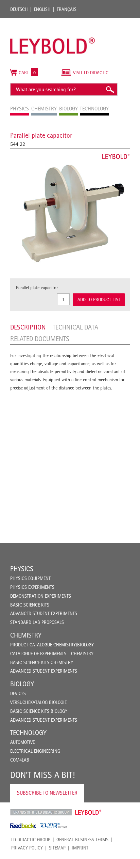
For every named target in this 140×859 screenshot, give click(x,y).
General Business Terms (82, 839)
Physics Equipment (30, 578)
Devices (18, 693)
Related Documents (39, 339)
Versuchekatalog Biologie (38, 702)
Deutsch (19, 9)
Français (66, 9)
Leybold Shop (88, 812)
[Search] (109, 89)
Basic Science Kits (29, 605)
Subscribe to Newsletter (47, 792)
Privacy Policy (27, 847)
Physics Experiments (32, 587)
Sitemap (57, 847)
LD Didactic (41, 812)
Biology (22, 684)
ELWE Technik (54, 825)
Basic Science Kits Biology (38, 711)
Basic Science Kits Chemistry (41, 662)
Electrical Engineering (35, 751)
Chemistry (25, 635)
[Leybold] (52, 21)
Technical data (75, 327)
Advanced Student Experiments (43, 613)
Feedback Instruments (23, 825)
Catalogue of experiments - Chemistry (51, 653)
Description (28, 327)
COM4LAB (19, 760)
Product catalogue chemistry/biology (52, 644)
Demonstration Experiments (40, 596)
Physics (21, 569)
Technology (28, 732)
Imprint (80, 847)
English (42, 9)
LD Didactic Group (30, 839)
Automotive (22, 742)
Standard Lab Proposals (37, 622)
